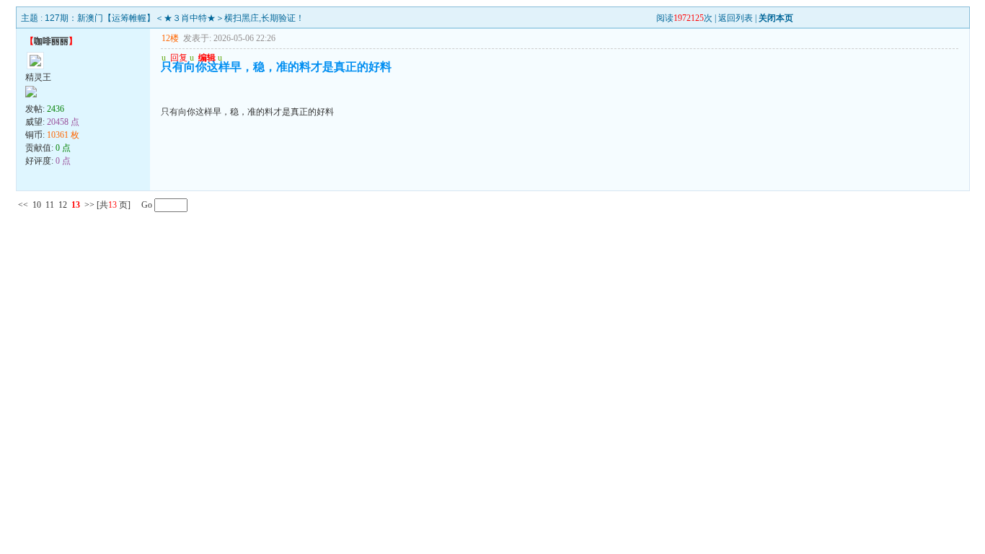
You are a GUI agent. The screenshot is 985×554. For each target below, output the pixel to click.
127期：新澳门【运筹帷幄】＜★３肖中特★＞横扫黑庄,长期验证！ (174, 18)
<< (23, 205)
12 (62, 205)
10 (36, 205)
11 (49, 205)
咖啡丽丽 (51, 41)
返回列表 (735, 18)
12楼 (170, 38)
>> (89, 205)
